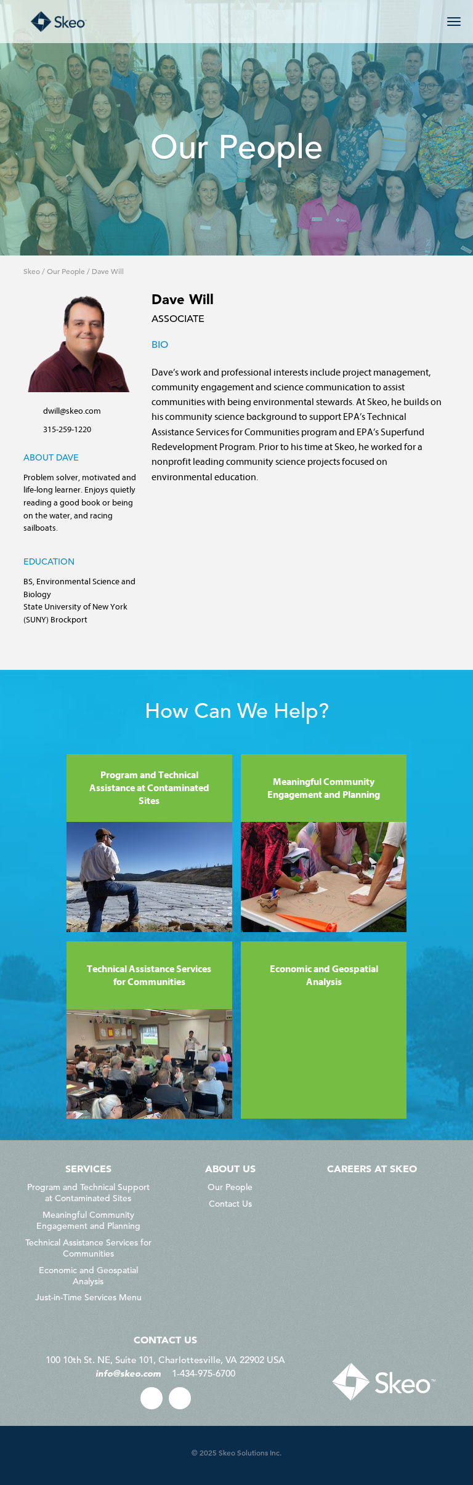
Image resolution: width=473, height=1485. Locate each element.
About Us (230, 1168)
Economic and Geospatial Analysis (88, 1276)
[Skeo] (58, 21)
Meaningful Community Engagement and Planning (88, 1220)
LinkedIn (180, 1398)
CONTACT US (165, 1340)
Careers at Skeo (372, 1168)
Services (88, 1168)
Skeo (31, 271)
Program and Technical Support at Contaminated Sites (88, 1192)
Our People (66, 271)
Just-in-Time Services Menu (88, 1297)
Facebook (151, 1398)
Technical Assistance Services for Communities (88, 1248)
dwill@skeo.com (72, 410)
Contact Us (230, 1203)
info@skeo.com (128, 1373)
